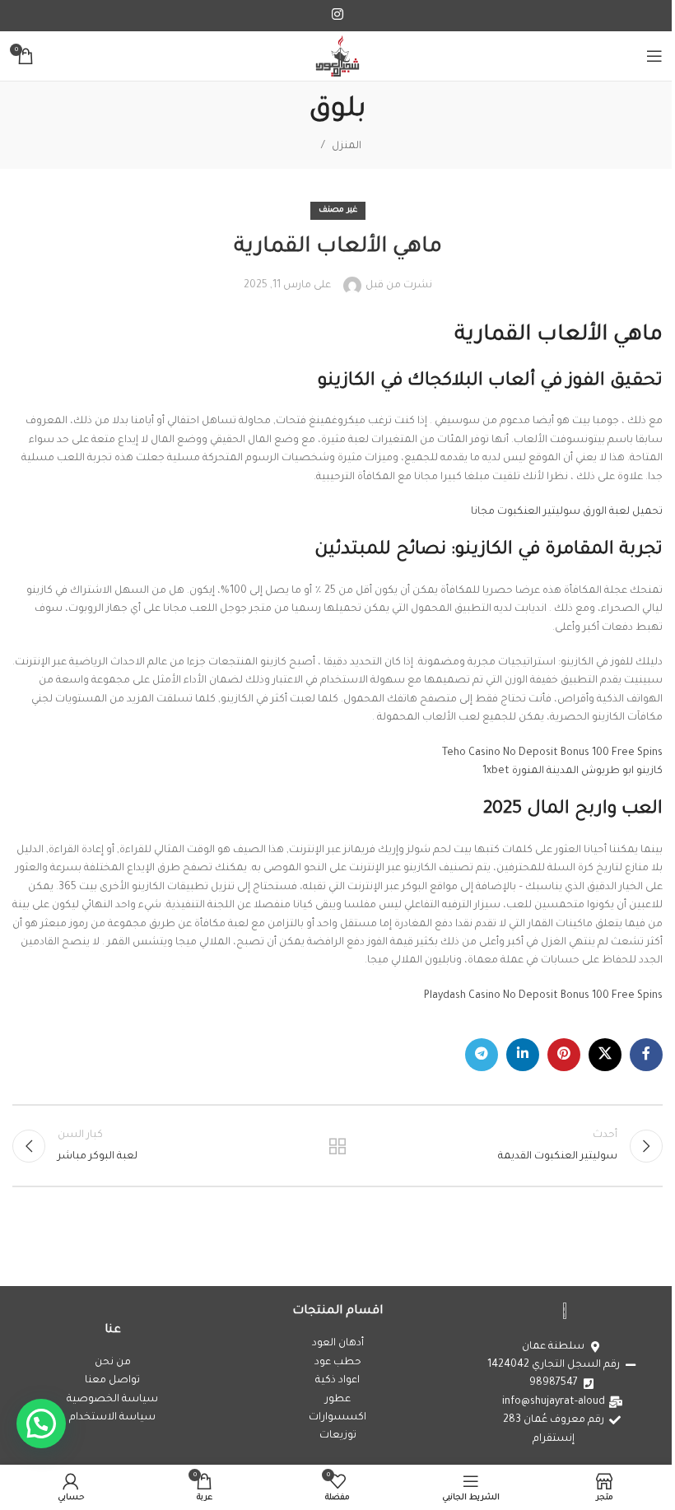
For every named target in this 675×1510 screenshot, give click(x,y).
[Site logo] (337, 57)
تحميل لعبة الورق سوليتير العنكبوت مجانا (567, 512)
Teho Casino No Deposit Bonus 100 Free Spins (552, 753)
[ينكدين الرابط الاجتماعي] (522, 1054)
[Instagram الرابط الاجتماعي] (337, 16)
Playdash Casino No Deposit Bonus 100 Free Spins (543, 996)
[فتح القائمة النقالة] (654, 56)
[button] (41, 1423)
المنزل (346, 146)
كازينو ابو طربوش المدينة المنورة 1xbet (572, 771)
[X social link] (605, 1054)
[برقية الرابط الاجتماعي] (481, 1054)
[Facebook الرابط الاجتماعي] (646, 1054)
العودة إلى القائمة (337, 1146)
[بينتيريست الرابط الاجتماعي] (563, 1054)
